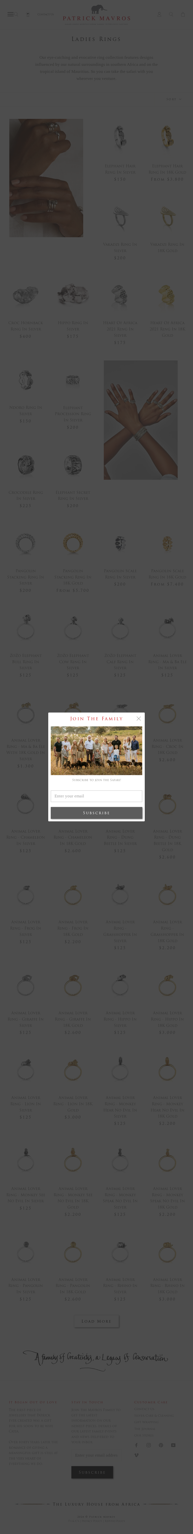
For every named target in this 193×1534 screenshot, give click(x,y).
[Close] (138, 718)
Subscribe (96, 813)
